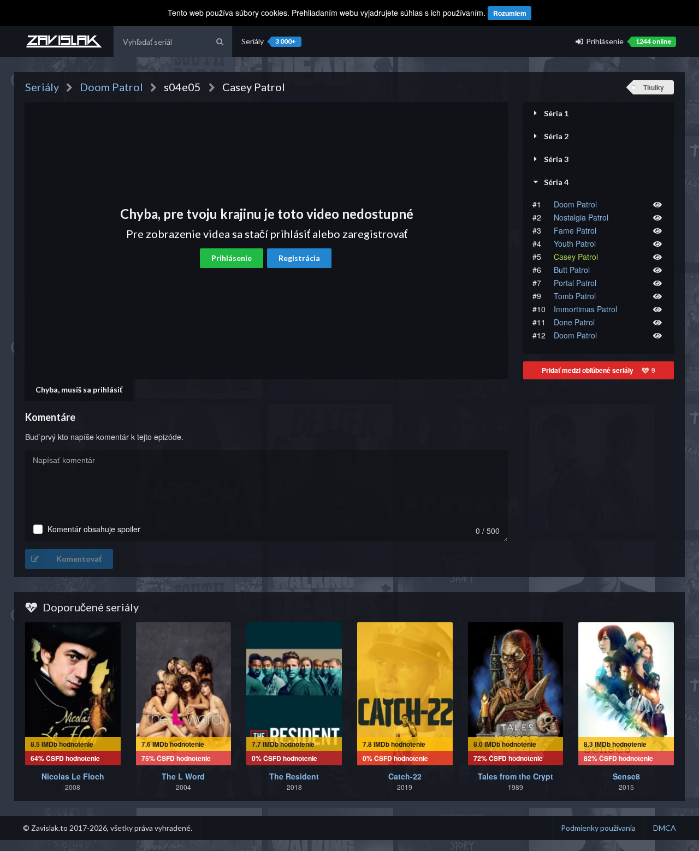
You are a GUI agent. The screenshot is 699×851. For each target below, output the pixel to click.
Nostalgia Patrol (581, 217)
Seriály (268, 41)
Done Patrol (574, 322)
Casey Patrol (576, 256)
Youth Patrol (575, 243)
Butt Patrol (572, 269)
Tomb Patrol (575, 295)
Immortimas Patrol (585, 308)
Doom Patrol (575, 204)
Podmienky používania (598, 827)
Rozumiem (509, 13)
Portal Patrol (575, 282)
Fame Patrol (575, 230)
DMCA (664, 827)
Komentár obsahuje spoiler (94, 529)
